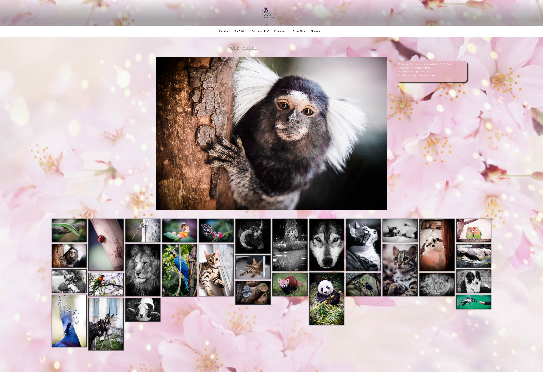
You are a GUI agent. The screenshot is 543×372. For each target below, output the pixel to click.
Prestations (279, 31)
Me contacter (317, 31)
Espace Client (299, 31)
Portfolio (223, 31)
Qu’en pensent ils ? (260, 31)
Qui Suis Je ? (240, 31)
